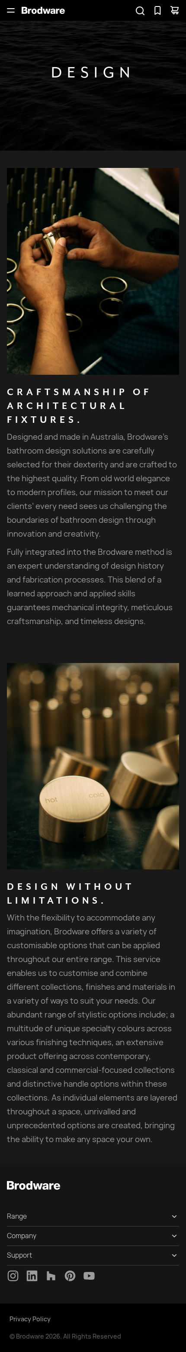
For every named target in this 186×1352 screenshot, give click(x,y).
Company (21, 1235)
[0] (157, 10)
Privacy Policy (30, 1319)
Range (17, 1216)
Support (19, 1255)
